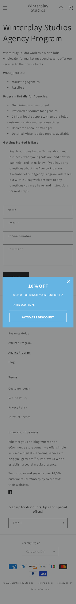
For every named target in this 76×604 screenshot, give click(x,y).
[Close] (68, 282)
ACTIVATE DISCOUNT (38, 317)
